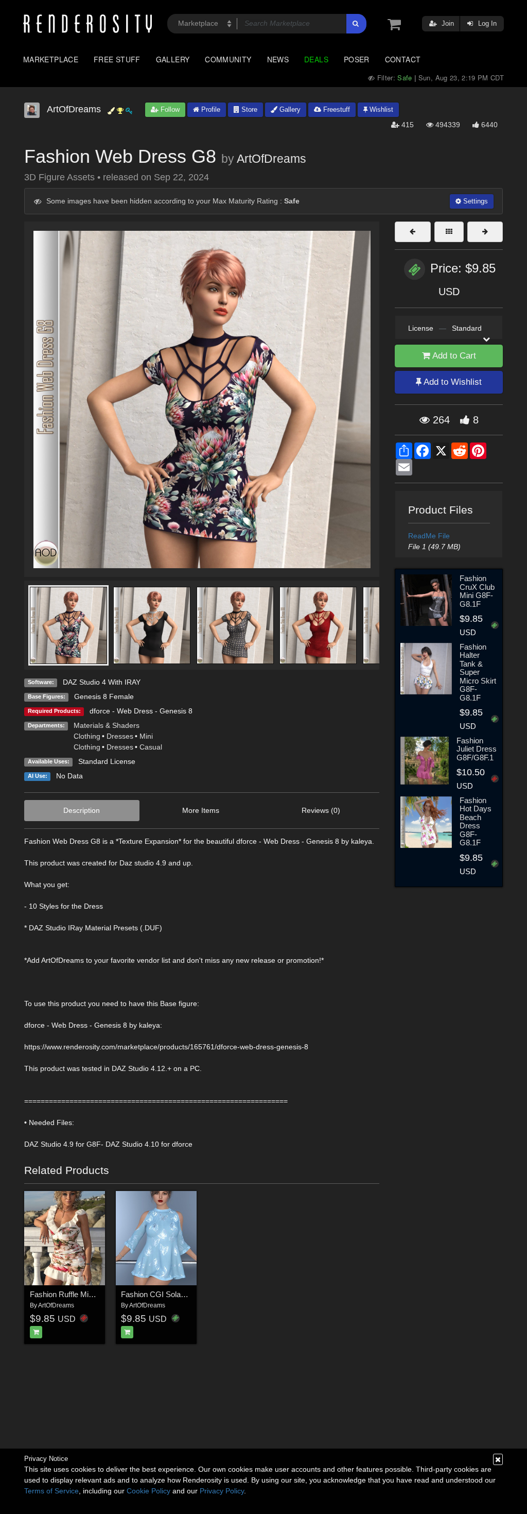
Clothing (87, 736)
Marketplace (50, 59)
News (278, 59)
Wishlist (380, 109)
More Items (200, 810)
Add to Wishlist (451, 382)
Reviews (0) (321, 810)
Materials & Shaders (106, 725)
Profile (209, 109)
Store (248, 109)
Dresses (120, 736)
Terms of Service (51, 1491)
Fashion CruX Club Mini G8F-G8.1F (477, 591)
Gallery (173, 59)
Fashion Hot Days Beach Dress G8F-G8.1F (475, 821)
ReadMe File (429, 536)
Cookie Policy (148, 1491)
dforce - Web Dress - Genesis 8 (141, 711)
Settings (474, 201)
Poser (357, 59)
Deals (316, 59)
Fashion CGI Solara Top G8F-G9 (176, 1294)
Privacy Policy (222, 1491)
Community (228, 59)
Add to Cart (453, 356)
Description (81, 810)
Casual (150, 747)
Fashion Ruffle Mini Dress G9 (79, 1294)
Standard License (106, 761)
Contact (403, 59)
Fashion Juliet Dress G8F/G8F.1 (476, 749)
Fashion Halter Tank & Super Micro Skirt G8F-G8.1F (478, 672)
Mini (146, 736)
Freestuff (335, 109)
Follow (169, 109)
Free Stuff (117, 59)
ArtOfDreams (271, 158)
